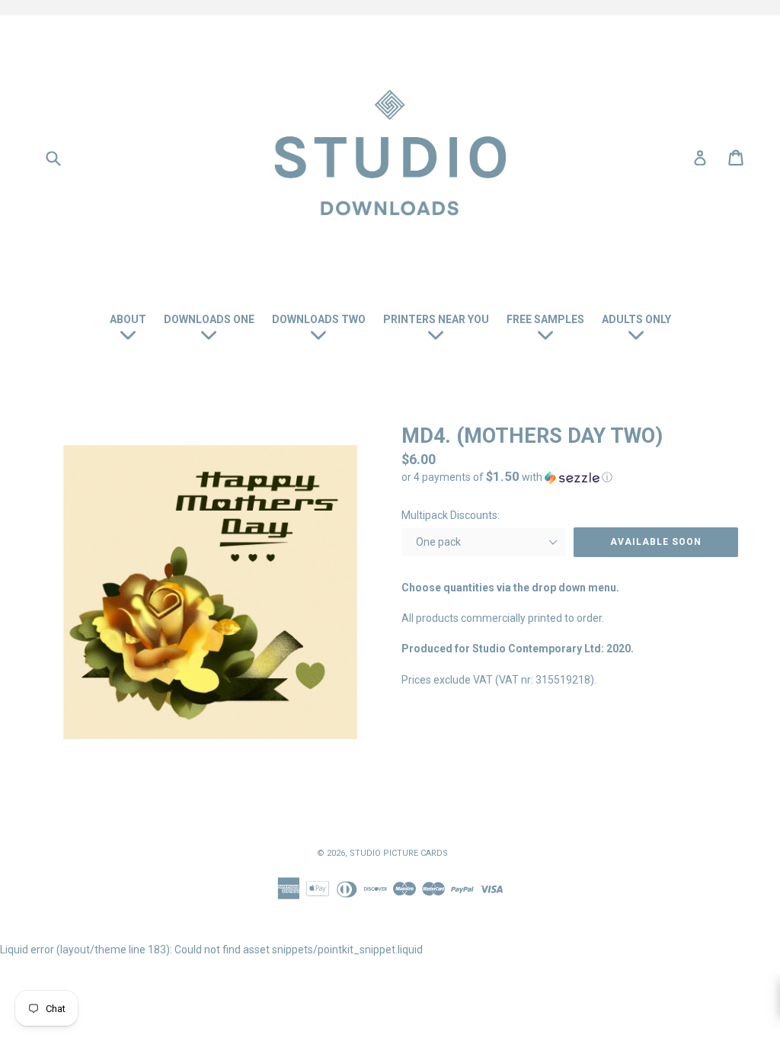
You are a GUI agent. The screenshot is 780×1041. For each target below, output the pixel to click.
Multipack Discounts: (450, 515)
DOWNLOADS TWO (319, 319)
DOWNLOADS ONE (209, 319)
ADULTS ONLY (636, 319)
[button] (569, 477)
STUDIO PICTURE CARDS (399, 853)
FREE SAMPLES (545, 319)
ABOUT (128, 319)
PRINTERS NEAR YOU (436, 319)
